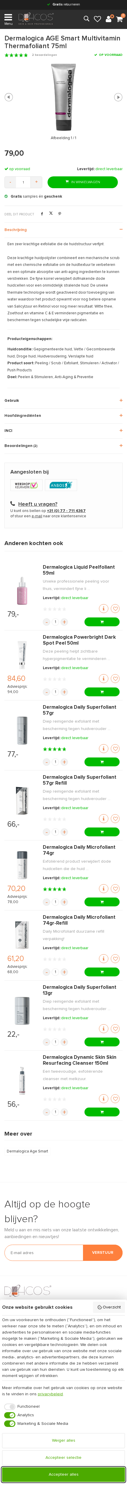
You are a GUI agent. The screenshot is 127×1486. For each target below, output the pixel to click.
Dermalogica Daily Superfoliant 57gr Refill (79, 780)
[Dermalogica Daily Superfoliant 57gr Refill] (22, 800)
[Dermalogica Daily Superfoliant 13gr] (22, 1010)
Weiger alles (63, 1440)
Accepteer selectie (63, 1458)
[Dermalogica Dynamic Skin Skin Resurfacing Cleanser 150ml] (22, 1080)
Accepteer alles (64, 1474)
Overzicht (112, 1307)
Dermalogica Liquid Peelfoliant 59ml (79, 570)
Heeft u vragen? (37, 504)
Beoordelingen (21, 446)
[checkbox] (21, 1407)
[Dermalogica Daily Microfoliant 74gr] (22, 865)
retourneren (66, 4)
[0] (119, 19)
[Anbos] (62, 486)
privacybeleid (50, 1394)
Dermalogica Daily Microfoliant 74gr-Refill (79, 920)
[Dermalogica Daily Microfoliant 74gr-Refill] (22, 935)
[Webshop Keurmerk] (27, 486)
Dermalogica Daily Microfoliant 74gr (79, 850)
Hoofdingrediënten (22, 416)
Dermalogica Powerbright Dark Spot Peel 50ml (79, 640)
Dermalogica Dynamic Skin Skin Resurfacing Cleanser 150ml (79, 1060)
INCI (8, 431)
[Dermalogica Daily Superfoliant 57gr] (22, 730)
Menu (8, 23)
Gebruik (11, 401)
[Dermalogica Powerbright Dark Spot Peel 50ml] (22, 655)
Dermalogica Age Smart (27, 1151)
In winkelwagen (85, 182)
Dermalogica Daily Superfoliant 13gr (79, 990)
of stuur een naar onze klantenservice (48, 516)
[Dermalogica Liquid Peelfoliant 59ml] (22, 590)
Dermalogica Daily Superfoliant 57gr (79, 710)
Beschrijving (15, 230)
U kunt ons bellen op (48, 511)
